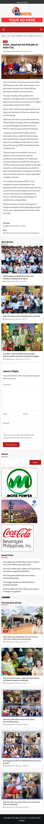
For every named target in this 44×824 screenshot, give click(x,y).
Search (4, 454)
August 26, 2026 (21, 683)
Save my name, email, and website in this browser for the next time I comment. (19, 436)
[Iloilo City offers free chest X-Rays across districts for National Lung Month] (22, 785)
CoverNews (32, 818)
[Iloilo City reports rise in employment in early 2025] (22, 299)
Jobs (5, 42)
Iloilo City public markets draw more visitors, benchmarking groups (19, 576)
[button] (3, 29)
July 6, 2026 (20, 281)
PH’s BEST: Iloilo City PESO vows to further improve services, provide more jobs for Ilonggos (21, 355)
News (10, 311)
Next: (21, 231)
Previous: (14, 224)
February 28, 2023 (23, 51)
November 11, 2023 (22, 359)
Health (6, 797)
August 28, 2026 (21, 642)
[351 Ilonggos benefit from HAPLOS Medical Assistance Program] (22, 744)
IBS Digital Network (10, 51)
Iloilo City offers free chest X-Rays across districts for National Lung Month (21, 590)
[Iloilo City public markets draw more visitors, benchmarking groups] (22, 703)
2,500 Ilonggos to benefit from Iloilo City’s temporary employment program (18, 277)
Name (5, 414)
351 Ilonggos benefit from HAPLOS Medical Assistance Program (18, 583)
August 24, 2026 (21, 724)
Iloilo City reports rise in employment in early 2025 (21, 316)
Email (25, 414)
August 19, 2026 (21, 807)
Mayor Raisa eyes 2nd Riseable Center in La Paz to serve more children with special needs (21, 563)
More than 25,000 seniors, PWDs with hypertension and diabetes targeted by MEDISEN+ (22, 570)
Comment (7, 384)
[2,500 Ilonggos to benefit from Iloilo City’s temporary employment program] (22, 259)
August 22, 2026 (21, 766)
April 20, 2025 (21, 319)
